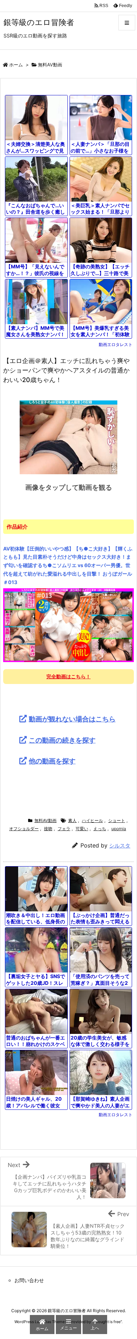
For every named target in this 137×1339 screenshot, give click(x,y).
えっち (99, 828)
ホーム (16, 64)
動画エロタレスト (115, 344)
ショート (116, 820)
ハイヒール (92, 820)
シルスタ (119, 845)
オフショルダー (24, 828)
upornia (118, 828)
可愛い (82, 828)
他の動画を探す (52, 761)
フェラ (64, 828)
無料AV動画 (50, 64)
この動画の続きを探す (62, 740)
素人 (72, 820)
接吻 (48, 828)
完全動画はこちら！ (68, 676)
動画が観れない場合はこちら (72, 719)
